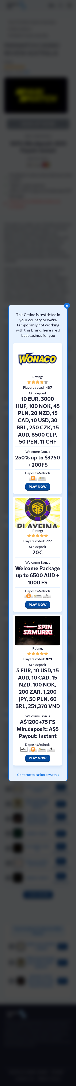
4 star (42, 382)
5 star (46, 382)
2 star (33, 382)
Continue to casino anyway (37, 775)
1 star (29, 382)
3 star (37, 382)
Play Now (38, 486)
